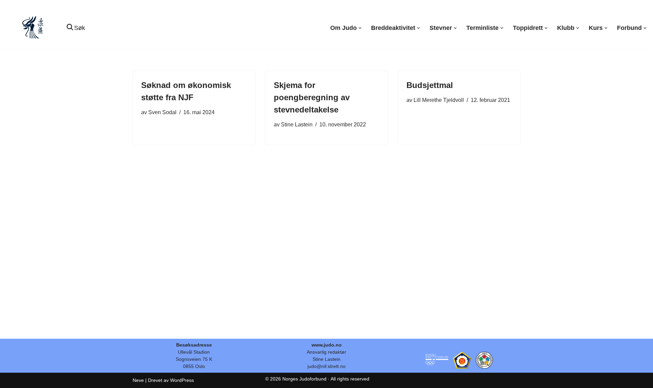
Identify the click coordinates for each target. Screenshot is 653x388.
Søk (79, 27)
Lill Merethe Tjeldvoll (439, 100)
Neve (138, 380)
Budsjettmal (429, 85)
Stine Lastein (297, 124)
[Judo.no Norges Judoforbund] (33, 28)
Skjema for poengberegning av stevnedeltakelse (312, 97)
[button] (360, 28)
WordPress (182, 380)
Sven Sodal (162, 112)
